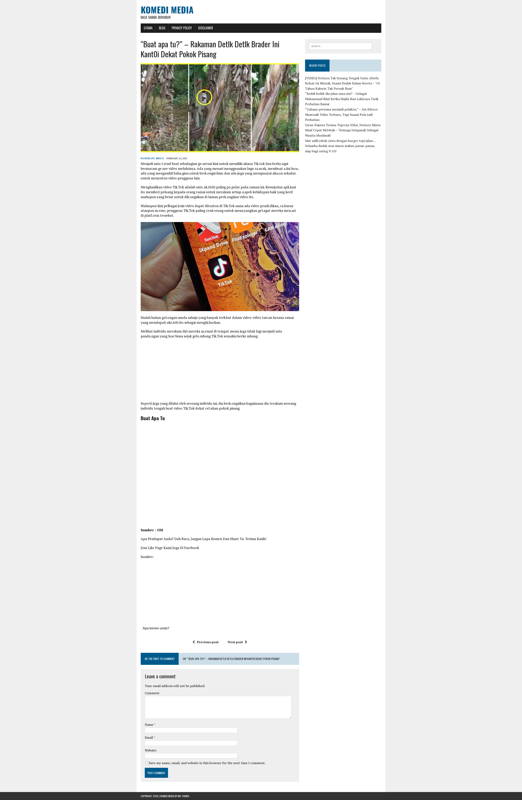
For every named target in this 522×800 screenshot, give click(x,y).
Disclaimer (205, 27)
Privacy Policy (182, 27)
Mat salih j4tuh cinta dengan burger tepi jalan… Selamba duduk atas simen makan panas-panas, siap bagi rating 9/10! (340, 145)
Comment (152, 693)
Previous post (208, 642)
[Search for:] (340, 46)
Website (150, 750)
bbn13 (160, 158)
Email (149, 737)
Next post (235, 642)
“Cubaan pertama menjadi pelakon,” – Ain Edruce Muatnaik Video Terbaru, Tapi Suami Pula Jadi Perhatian (341, 114)
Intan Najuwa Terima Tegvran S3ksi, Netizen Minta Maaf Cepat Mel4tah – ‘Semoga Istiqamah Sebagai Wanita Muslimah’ (342, 130)
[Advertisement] (220, 371)
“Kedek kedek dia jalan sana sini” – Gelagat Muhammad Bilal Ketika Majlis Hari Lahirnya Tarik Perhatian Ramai (341, 98)
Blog (162, 27)
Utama (148, 27)
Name (149, 724)
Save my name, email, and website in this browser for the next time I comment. (207, 763)
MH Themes (183, 796)
